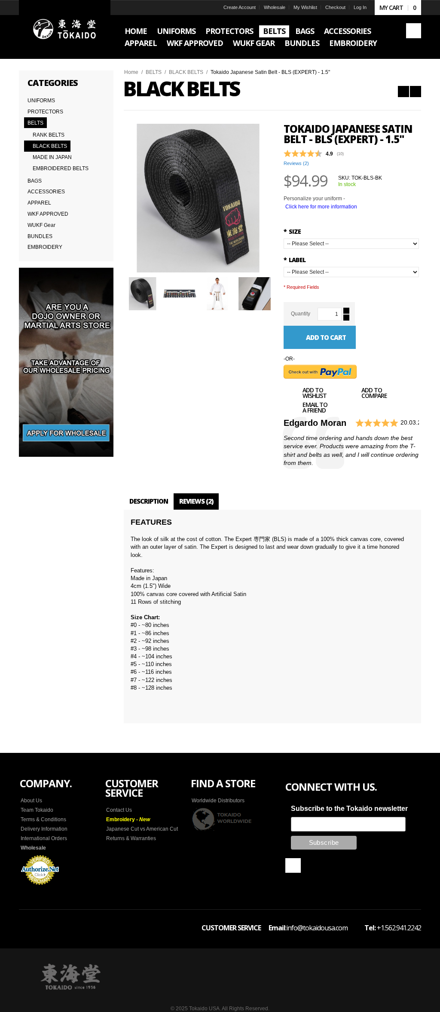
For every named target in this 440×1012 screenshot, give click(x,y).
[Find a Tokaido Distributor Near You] (222, 819)
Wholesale (274, 7)
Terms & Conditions (43, 819)
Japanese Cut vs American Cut (142, 829)
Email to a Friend (314, 408)
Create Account (239, 7)
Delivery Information (44, 829)
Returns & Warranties (131, 838)
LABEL (295, 260)
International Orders (44, 838)
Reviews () (296, 163)
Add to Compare (374, 394)
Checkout (335, 7)
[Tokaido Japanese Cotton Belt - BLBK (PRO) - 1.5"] (415, 91)
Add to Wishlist (314, 394)
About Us (31, 801)
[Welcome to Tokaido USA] (65, 29)
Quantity (300, 314)
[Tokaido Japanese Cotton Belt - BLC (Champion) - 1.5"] (403, 91)
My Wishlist (305, 7)
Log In (360, 7)
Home (131, 72)
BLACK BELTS (186, 72)
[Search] (413, 30)
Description (148, 501)
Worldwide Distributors (218, 801)
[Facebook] (293, 865)
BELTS (154, 72)
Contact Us (119, 810)
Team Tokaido (37, 810)
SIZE (292, 231)
